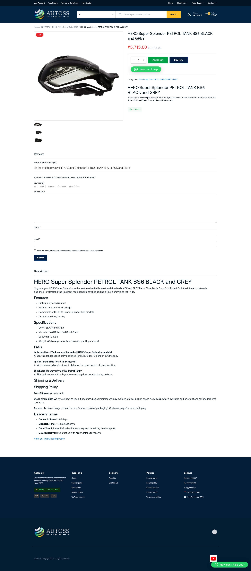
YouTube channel (78, 497)
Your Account (39, 3)
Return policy (151, 483)
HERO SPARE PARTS (168, 80)
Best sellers (76, 488)
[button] (146, 69)
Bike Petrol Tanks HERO (68, 27)
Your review (39, 192)
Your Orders (53, 3)
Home (170, 3)
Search (173, 14)
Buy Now (178, 60)
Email (37, 239)
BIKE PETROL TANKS (49, 27)
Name (37, 228)
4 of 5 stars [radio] (62, 186)
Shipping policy (152, 488)
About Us (112, 478)
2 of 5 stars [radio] (42, 186)
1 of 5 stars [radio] (36, 186)
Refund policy (151, 478)
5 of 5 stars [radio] (74, 186)
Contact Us (113, 483)
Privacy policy (151, 492)
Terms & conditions (153, 497)
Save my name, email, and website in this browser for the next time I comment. (70, 251)
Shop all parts (76, 483)
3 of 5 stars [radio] (51, 186)
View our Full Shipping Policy (49, 439)
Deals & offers (77, 492)
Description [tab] (41, 271)
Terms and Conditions (69, 3)
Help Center (87, 3)
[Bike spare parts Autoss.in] (52, 14)
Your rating (39, 183)
